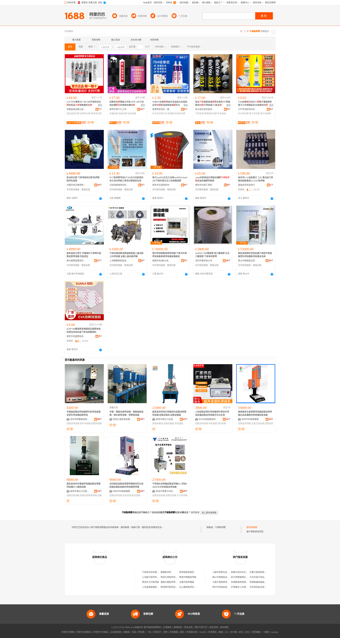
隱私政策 (188, 627)
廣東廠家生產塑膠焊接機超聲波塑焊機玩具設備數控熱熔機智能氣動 (255, 413)
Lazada (274, 632)
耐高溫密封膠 (73, 113)
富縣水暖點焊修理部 (170, 582)
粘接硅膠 (132, 113)
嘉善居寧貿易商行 (246, 185)
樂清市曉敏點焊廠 (187, 577)
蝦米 (182, 632)
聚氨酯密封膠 (210, 113)
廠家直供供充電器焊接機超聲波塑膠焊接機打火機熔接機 (84, 485)
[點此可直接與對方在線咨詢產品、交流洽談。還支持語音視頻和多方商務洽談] (100, 198)
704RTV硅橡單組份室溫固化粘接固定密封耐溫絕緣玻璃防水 (169, 103)
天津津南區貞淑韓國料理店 (262, 587)
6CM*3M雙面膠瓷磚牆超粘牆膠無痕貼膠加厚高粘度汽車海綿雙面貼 (84, 330)
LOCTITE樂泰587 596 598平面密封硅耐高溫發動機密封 (84, 103)
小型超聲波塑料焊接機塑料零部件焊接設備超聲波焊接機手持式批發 (212, 413)
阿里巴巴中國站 (100, 632)
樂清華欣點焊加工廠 (170, 587)
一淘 (148, 632)
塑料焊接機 (85, 423)
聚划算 (141, 632)
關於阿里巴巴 (201, 627)
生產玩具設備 (257, 423)
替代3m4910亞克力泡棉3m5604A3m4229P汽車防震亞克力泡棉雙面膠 (169, 179)
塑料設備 (221, 423)
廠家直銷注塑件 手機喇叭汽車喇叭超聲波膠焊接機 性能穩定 (84, 255)
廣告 (100, 105)
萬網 (221, 632)
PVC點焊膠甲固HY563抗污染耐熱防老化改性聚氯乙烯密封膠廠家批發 (126, 179)
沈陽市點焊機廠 (186, 582)
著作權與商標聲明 (152, 627)
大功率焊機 (182, 495)
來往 (241, 632)
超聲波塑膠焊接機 (88, 495)
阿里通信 (212, 632)
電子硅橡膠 (265, 113)
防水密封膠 (157, 113)
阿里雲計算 (191, 632)
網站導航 (224, 627)
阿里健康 (256, 632)
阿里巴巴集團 (67, 632)
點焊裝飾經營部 (186, 572)
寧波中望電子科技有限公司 (165, 491)
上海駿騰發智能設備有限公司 (119, 260)
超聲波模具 (157, 423)
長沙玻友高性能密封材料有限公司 (205, 109)
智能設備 (127, 495)
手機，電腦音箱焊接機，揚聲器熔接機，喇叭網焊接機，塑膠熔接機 (126, 413)
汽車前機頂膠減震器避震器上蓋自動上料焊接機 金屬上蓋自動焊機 (126, 255)
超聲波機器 (168, 423)
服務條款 (178, 627)
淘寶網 (126, 632)
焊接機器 (179, 423)
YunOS (202, 632)
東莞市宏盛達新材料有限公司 (162, 185)
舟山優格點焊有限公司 (189, 587)
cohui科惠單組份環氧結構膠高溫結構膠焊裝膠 (212, 179)
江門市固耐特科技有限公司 (247, 109)
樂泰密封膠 (96, 113)
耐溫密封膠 (180, 113)
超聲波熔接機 (73, 495)
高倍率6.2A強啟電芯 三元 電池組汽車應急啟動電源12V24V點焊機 (255, 179)
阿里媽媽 (173, 632)
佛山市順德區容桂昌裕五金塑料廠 (228, 577)
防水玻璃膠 (168, 113)
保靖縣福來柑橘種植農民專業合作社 (248, 582)
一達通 (265, 632)
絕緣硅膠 (122, 113)
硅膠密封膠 (85, 113)
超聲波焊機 (171, 495)
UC (226, 632)
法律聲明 (167, 627)
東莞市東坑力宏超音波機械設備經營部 (165, 419)
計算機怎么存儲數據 (240, 587)
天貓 (134, 632)
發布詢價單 (251, 527)
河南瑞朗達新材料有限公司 (119, 185)
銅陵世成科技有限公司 (241, 572)
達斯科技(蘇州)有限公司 (162, 260)
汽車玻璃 (199, 113)
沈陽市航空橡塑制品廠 (76, 185)
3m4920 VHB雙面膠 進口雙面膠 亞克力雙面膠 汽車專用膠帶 (212, 255)
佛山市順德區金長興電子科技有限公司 (247, 260)
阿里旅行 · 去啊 (160, 632)
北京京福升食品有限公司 (261, 577)
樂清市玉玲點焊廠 (150, 582)
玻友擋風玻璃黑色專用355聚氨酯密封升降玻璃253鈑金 (212, 103)
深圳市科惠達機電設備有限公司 (251, 419)
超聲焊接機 (96, 423)
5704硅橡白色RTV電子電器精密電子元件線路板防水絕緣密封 (255, 103)
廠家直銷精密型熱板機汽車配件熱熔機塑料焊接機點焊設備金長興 (255, 255)
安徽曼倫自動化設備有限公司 (76, 109)
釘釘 (247, 632)
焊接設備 (212, 423)
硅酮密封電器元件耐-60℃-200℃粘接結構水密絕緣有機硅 (126, 103)
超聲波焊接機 (73, 423)
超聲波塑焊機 (244, 423)
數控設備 (136, 495)
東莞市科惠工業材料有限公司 (205, 185)
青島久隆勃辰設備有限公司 (122, 419)
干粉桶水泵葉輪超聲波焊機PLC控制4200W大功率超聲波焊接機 (169, 485)
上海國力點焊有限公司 (152, 577)
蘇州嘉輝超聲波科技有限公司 (76, 260)
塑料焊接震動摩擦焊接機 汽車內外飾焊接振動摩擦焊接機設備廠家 (169, 255)
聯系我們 (214, 627)
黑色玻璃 (221, 113)
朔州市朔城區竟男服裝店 (224, 587)
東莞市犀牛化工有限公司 (119, 109)
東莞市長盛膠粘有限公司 (76, 336)
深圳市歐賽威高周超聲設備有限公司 (80, 419)
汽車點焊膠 (220, 527)
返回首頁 (195, 512)
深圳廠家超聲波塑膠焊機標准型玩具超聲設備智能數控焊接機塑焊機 (126, 485)
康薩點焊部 (166, 572)
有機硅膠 (113, 113)
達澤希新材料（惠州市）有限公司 (162, 109)
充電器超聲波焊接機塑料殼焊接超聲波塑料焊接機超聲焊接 (84, 413)
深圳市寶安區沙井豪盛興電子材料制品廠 (205, 260)
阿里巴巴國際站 (83, 632)
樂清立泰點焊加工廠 (170, 577)
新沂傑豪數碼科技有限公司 (243, 577)
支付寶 (233, 632)
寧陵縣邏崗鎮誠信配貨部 (261, 582)
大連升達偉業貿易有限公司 (225, 582)
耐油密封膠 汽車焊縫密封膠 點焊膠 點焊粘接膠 (83, 179)
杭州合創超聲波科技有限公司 (208, 419)
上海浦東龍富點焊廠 (151, 587)
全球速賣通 (115, 632)
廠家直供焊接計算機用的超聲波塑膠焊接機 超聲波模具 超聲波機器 (169, 413)
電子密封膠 (254, 113)
